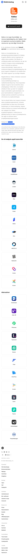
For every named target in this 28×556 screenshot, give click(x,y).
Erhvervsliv (14, 21)
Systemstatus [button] (5, 519)
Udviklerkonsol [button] (5, 494)
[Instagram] (8, 452)
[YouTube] (6, 452)
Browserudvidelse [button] (6, 469)
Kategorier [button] (4, 487)
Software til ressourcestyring (8, 124)
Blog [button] (3, 514)
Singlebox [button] (4, 476)
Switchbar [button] (4, 473)
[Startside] (7, 2)
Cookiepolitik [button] (5, 541)
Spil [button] (2, 485)
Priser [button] (3, 507)
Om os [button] (3, 525)
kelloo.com (14, 19)
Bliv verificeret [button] (5, 496)
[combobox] (8, 455)
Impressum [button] (4, 552)
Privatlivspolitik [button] (5, 539)
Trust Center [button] (4, 536)
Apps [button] (3, 482)
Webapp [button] (4, 471)
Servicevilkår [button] (5, 548)
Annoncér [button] (4, 500)
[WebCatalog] (2, 448)
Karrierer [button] (4, 527)
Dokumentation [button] (5, 509)
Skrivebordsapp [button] (5, 467)
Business (10, 122)
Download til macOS (14, 26)
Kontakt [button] (3, 512)
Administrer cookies (5, 458)
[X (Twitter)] (2, 452)
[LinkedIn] (4, 452)
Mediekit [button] (4, 530)
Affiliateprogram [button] (5, 516)
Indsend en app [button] (5, 498)
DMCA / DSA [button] (5, 550)
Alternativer (5, 292)
